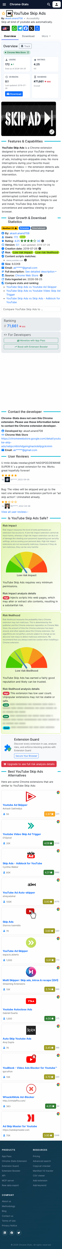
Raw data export (10, 1185)
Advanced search (42, 1161)
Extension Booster (11, 1171)
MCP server (8, 1180)
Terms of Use (9, 1220)
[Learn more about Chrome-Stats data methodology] (41, 275)
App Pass (6, 1156)
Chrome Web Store (16, 52)
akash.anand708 (14, 18)
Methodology (8, 1206)
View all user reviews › (14, 511)
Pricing (36, 1156)
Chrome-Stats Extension (14, 1161)
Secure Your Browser (26, 755)
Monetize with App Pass (32, 340)
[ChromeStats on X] (19, 1233)
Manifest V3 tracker (43, 1171)
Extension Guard (10, 1166)
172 (16, 237)
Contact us (7, 1216)
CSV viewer (39, 1175)
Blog (4, 1211)
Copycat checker (42, 1166)
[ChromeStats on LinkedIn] (5, 1233)
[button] (4, 4)
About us (6, 1201)
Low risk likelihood (47, 252)
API (3, 1175)
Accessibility (33, 18)
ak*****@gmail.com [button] (25, 267)
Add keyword (39, 1185)
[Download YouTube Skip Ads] (16, 86)
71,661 (16, 326)
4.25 (27, 240)
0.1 (17, 244)
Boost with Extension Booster (32, 346)
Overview (10, 36)
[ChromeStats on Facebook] (12, 1233)
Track (27, 46)
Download (28, 36)
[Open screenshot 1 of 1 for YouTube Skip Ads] (28, 119)
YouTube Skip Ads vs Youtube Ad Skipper (31, 286)
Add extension (40, 1180)
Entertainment (38, 228)
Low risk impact (22, 252)
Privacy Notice (9, 1225)
